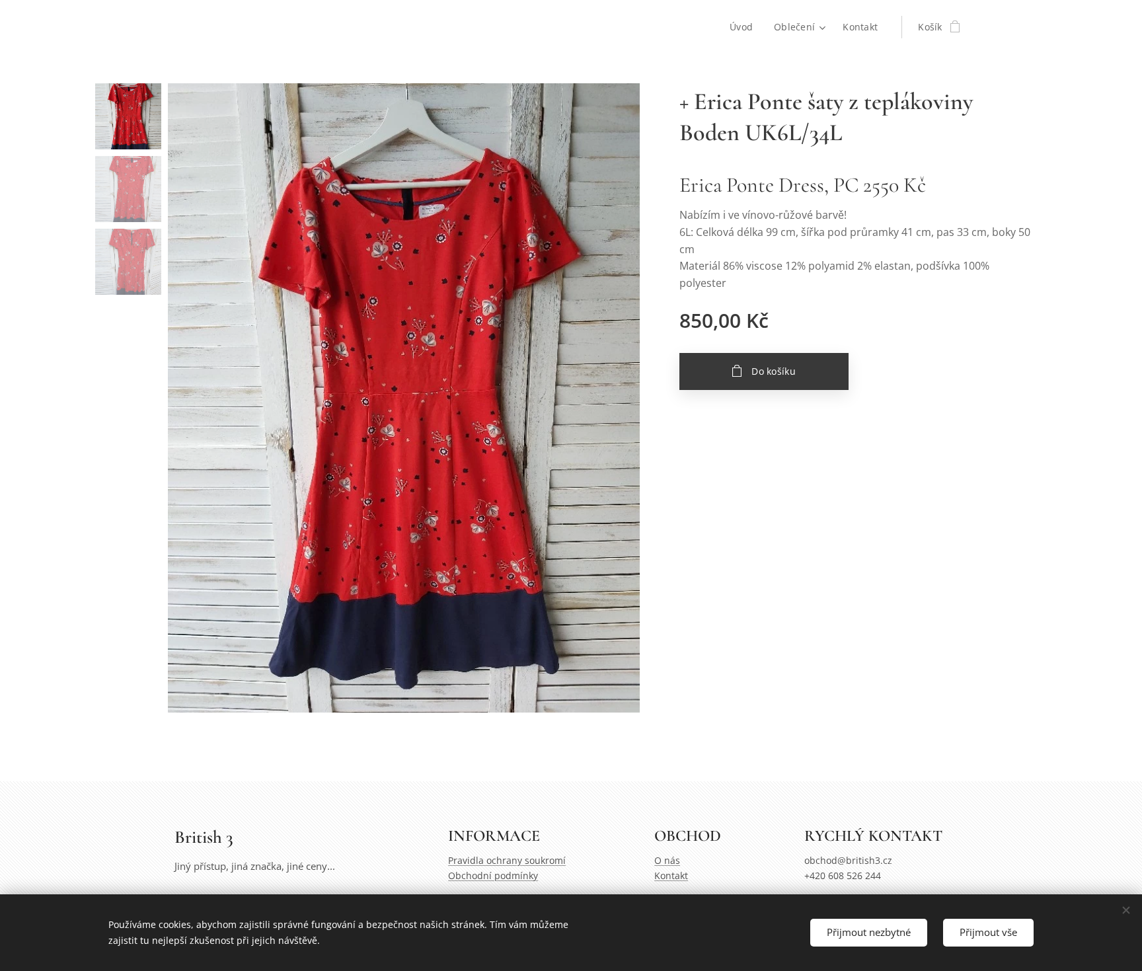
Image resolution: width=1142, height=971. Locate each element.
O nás (667, 860)
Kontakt (671, 875)
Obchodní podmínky (493, 875)
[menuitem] (744, 27)
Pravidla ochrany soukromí (507, 860)
